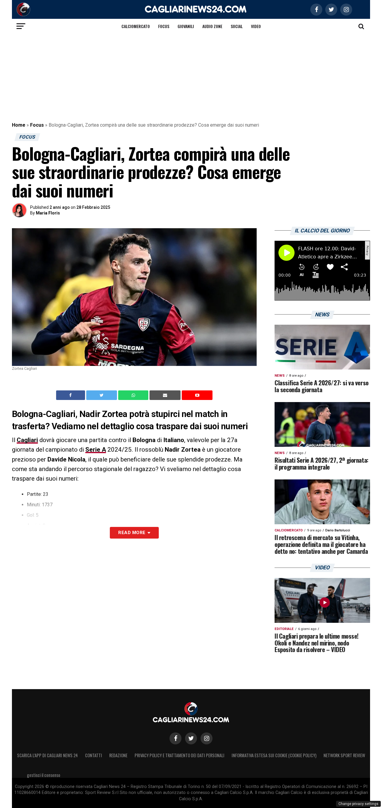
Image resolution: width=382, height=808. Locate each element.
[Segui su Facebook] (175, 738)
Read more (131, 532)
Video (256, 26)
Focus (163, 26)
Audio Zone (212, 26)
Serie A (95, 449)
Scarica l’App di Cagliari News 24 (47, 755)
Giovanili (186, 26)
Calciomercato (135, 26)
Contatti (93, 755)
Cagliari (27, 440)
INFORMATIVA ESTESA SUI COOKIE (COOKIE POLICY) (274, 755)
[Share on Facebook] (71, 395)
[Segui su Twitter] (191, 738)
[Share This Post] (134, 395)
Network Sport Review (344, 755)
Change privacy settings (358, 804)
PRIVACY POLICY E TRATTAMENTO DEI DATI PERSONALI (179, 755)
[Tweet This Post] (102, 395)
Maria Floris (48, 213)
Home (18, 125)
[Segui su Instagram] (206, 738)
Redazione (118, 755)
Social (237, 26)
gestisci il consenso (43, 775)
